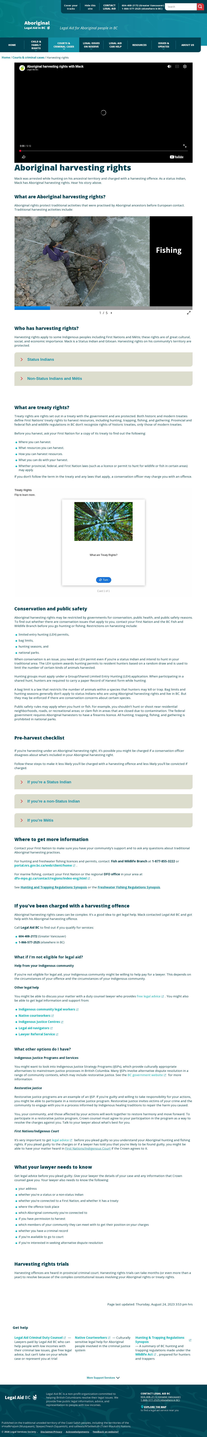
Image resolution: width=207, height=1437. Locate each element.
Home (6, 57)
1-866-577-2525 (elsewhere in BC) (142, 8)
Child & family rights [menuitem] (36, 45)
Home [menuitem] (12, 45)
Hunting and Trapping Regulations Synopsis (54, 887)
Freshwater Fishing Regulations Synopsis (129, 887)
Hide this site (90, 7)
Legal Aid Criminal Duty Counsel (38, 1337)
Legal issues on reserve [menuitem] (91, 45)
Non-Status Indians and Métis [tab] (54, 378)
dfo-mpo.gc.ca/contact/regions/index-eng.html (50, 878)
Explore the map (155, 1407)
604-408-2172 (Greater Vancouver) (143, 5)
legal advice (60, 1140)
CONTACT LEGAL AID (109, 7)
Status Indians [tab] (40, 359)
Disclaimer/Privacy (51, 1431)
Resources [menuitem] (139, 45)
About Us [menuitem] (187, 45)
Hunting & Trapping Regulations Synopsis (159, 1339)
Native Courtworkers (91, 1337)
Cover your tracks (71, 7)
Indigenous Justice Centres (39, 1022)
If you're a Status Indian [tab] (49, 782)
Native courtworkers (34, 1015)
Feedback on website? (106, 1431)
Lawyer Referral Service (37, 1034)
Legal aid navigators (34, 1028)
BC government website (145, 1075)
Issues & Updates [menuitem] (163, 45)
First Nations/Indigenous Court (88, 1148)
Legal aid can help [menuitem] (115, 45)
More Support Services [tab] (101, 1377)
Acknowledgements (77, 1431)
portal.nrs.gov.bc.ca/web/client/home (43, 865)
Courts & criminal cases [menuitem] (64, 45)
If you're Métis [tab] (40, 820)
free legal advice (149, 996)
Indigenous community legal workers (47, 1009)
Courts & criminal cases (28, 57)
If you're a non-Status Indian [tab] (53, 801)
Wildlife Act (144, 1354)
